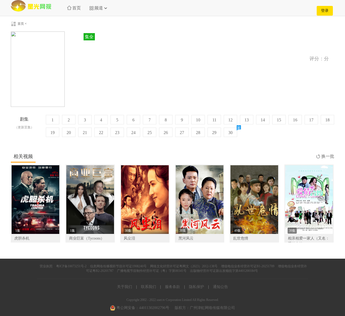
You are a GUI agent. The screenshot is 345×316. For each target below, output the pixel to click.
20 (69, 132)
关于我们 (124, 287)
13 (246, 120)
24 (133, 132)
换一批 (327, 156)
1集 (17, 231)
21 (85, 132)
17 (311, 120)
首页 (76, 8)
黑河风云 (186, 238)
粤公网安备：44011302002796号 (142, 308)
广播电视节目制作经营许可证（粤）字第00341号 (152, 271)
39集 (292, 231)
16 (295, 120)
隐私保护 (196, 287)
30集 (128, 231)
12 (230, 120)
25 (149, 132)
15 (279, 120)
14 (263, 120)
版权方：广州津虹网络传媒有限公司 (205, 308)
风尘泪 (129, 238)
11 (214, 120)
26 (166, 132)
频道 (98, 8)
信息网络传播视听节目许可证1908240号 (118, 266)
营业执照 (46, 266)
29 (214, 132)
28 (198, 132)
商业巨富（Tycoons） (86, 238)
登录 (325, 11)
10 (198, 120)
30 (230, 132)
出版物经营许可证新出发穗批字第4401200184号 (224, 271)
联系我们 (148, 287)
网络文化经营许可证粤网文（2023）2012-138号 (184, 266)
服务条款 (172, 287)
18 (327, 120)
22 (101, 132)
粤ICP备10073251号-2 (71, 266)
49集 (237, 231)
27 (182, 132)
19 (52, 132)
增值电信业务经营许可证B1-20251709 (247, 266)
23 (117, 132)
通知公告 (220, 287)
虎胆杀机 (21, 238)
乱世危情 (240, 238)
